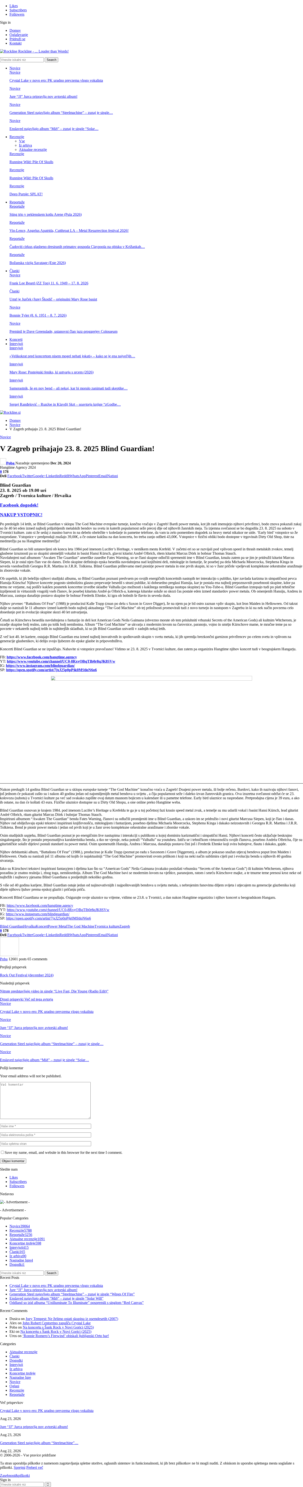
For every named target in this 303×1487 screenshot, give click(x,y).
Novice (14, 68)
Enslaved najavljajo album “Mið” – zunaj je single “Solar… (53, 129)
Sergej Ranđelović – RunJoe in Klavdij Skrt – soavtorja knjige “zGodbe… (65, 404)
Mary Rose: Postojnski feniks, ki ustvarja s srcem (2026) (51, 372)
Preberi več (34, 1467)
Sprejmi (19, 1467)
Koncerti (15, 339)
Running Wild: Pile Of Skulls (31, 162)
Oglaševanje (18, 35)
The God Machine (80, 926)
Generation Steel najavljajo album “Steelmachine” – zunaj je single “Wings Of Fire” (72, 1294)
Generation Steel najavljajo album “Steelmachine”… (39, 1443)
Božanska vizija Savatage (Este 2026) (37, 263)
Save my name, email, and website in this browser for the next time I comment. (63, 1152)
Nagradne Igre (21, 1260)
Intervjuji (16, 344)
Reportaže (17, 202)
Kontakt (15, 43)
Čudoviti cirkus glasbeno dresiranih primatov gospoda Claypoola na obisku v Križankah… (77, 247)
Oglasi (14, 1386)
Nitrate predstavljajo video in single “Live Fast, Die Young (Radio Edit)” (54, 991)
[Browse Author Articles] (9, 955)
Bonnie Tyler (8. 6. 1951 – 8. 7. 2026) (38, 315)
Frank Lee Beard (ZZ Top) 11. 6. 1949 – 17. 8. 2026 (48, 283)
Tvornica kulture (106, 926)
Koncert (42, 926)
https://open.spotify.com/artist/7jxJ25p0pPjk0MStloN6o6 (48, 918)
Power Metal (57, 926)
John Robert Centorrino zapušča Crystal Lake (56, 1323)
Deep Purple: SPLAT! (26, 194)
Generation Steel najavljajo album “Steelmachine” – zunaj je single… (61, 113)
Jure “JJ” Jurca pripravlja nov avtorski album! (43, 96)
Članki (14, 271)
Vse (22, 141)
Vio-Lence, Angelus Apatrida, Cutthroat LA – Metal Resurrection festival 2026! (69, 231)
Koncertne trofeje (25, 1243)
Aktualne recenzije (33, 150)
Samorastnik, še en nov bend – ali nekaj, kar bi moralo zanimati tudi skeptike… (68, 388)
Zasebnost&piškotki (15, 1476)
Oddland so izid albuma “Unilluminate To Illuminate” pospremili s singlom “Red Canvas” (76, 1303)
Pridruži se (17, 39)
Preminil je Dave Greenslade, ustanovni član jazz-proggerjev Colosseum (63, 331)
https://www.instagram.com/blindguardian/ (37, 914)
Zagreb (124, 926)
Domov (15, 30)
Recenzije (16, 137)
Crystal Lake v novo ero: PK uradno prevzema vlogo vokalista (56, 80)
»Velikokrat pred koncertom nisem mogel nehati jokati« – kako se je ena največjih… (72, 356)
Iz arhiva (25, 145)
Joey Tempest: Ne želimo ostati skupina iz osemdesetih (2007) (72, 1319)
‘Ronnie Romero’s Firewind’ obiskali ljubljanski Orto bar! (65, 1336)
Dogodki (17, 1264)
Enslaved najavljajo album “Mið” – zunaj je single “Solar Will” (56, 1298)
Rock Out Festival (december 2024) (26, 975)
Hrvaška (29, 926)
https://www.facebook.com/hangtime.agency (40, 905)
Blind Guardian (11, 926)
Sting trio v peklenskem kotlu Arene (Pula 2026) (45, 214)
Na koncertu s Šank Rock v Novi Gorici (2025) (58, 1327)
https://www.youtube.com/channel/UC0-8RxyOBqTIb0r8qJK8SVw (58, 910)
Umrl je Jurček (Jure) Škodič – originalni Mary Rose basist (53, 299)
